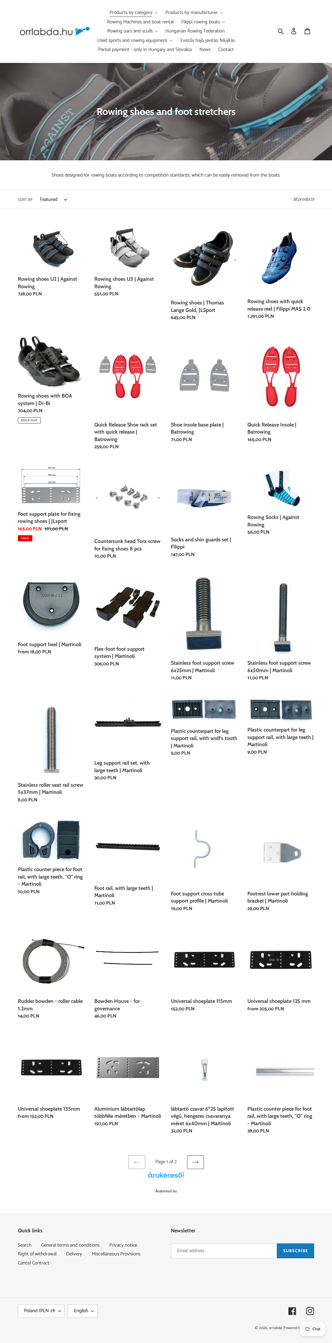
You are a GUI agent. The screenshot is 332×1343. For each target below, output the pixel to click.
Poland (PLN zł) (39, 1311)
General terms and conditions (70, 1245)
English (81, 1311)
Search (24, 1245)
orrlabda (275, 1328)
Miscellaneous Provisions (116, 1254)
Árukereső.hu (166, 1191)
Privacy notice (123, 1245)
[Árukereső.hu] (166, 1178)
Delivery (74, 1254)
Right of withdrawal (37, 1254)
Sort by (25, 200)
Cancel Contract (33, 1263)
